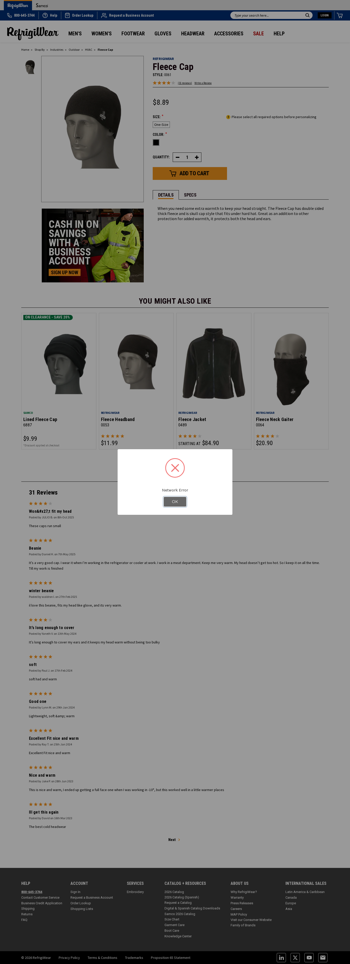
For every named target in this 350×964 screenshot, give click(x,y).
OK (175, 501)
